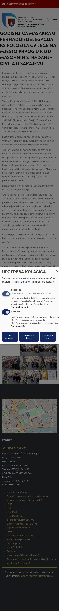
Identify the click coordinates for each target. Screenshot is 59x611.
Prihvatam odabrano (29, 337)
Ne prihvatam (10, 337)
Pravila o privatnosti (23, 282)
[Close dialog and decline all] (56, 269)
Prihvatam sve (48, 337)
